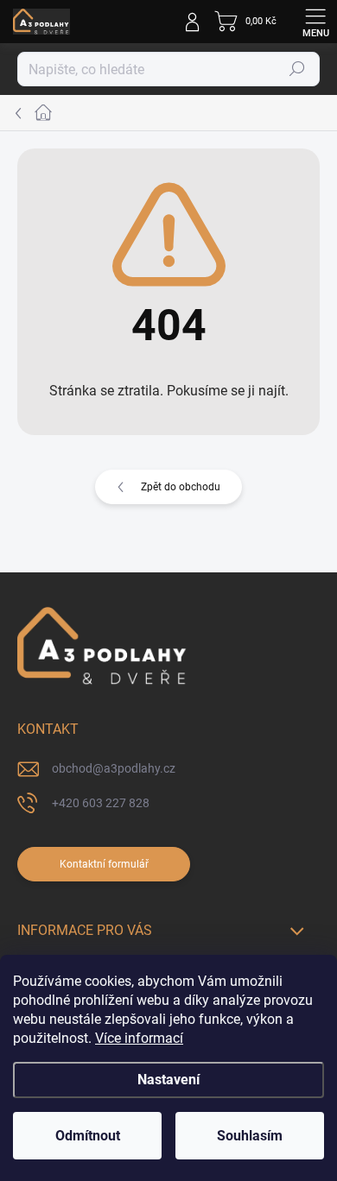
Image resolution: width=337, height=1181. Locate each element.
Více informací (139, 1038)
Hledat (297, 69)
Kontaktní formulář (104, 864)
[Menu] (315, 21)
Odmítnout (87, 1135)
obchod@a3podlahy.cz (113, 768)
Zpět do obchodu (180, 487)
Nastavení (168, 1079)
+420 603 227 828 (100, 803)
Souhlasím (250, 1135)
